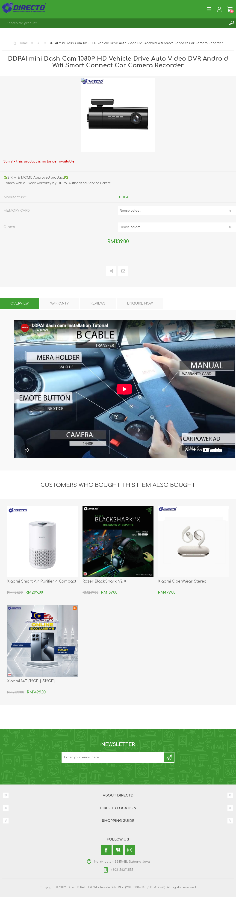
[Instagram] (130, 850)
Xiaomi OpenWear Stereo (182, 581)
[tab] (19, 303)
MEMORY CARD (16, 210)
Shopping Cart (229, 9)
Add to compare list (111, 271)
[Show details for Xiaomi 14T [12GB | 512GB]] (42, 640)
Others (9, 227)
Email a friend (123, 271)
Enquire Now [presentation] (140, 303)
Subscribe (169, 757)
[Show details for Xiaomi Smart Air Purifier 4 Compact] (42, 541)
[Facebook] (106, 850)
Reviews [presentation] (97, 303)
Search (231, 23)
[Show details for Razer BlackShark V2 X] (118, 541)
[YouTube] (118, 850)
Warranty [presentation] (59, 303)
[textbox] (113, 23)
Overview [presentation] (19, 303)
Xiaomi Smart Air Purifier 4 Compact (41, 581)
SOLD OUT (87, 83)
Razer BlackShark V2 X (104, 581)
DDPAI (124, 197)
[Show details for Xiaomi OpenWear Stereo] (193, 541)
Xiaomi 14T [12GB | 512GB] (31, 681)
